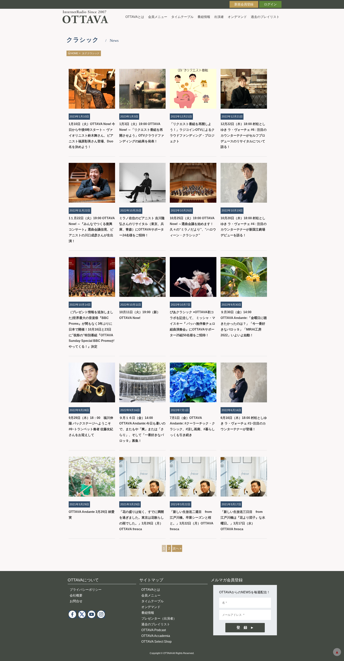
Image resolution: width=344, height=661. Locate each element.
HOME (74, 53)
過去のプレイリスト (265, 17)
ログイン (270, 4)
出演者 (219, 17)
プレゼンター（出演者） (158, 618)
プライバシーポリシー (86, 589)
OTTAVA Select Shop (156, 641)
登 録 (241, 628)
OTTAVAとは (134, 17)
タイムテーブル (182, 17)
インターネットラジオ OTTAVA (87, 17)
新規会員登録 (243, 4)
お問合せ (76, 601)
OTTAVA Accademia (155, 636)
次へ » (177, 548)
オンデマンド (237, 17)
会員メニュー (157, 17)
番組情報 (203, 17)
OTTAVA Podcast (153, 630)
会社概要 (76, 595)
